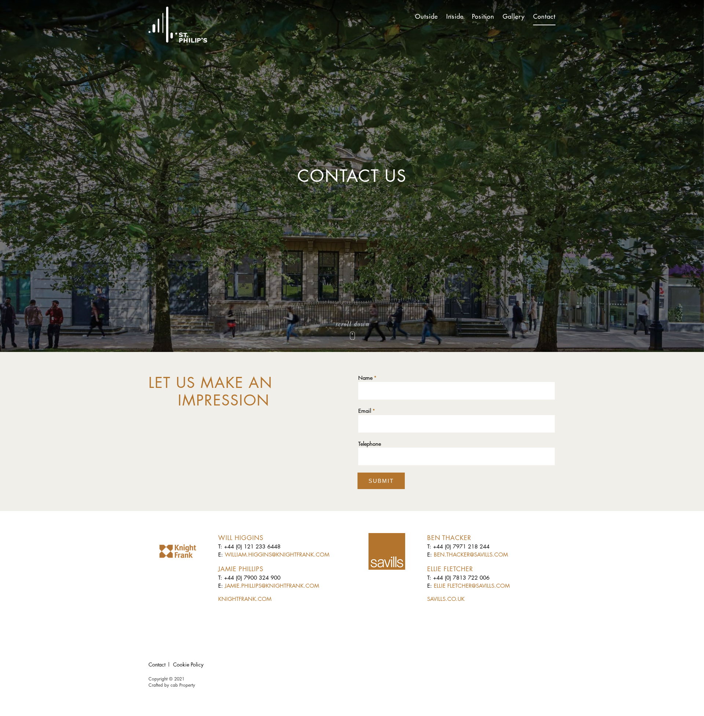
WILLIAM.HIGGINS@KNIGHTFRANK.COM (277, 554)
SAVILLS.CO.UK (446, 598)
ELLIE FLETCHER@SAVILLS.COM (472, 585)
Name (367, 377)
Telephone (369, 443)
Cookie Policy (188, 664)
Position (483, 16)
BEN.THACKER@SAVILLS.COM (471, 554)
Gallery (514, 16)
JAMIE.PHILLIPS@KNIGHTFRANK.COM (272, 585)
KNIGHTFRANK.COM (244, 598)
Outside (426, 16)
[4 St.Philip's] (177, 25)
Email (366, 410)
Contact (544, 16)
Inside (454, 16)
